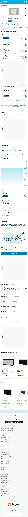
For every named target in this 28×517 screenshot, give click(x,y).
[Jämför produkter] (25, 15)
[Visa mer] (2, 39)
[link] (8, 367)
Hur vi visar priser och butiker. (14, 106)
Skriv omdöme (16, 21)
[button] (25, 8)
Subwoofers (4, 5)
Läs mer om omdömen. (6, 228)
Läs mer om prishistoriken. (21, 150)
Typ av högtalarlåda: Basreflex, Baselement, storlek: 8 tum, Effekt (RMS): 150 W (14, 23)
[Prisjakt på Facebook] (12, 510)
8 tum (13, 304)
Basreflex (14, 306)
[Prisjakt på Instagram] (15, 510)
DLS (12, 299)
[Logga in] (26, 2)
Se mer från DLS (4, 317)
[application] (14, 174)
